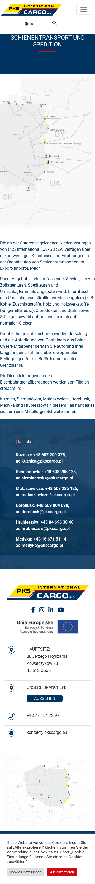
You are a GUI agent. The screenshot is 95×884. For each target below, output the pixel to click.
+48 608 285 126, (61, 488)
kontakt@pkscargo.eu (47, 732)
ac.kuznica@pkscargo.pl (39, 461)
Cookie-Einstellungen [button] (25, 872)
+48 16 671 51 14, (50, 539)
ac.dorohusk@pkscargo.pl (41, 511)
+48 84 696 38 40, (57, 522)
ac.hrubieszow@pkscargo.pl (43, 528)
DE (33, 24)
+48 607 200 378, (49, 454)
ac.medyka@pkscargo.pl (39, 545)
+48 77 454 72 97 (43, 715)
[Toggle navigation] (83, 9)
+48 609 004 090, (52, 505)
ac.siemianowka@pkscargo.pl (44, 477)
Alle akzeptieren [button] (62, 872)
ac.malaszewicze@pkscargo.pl (45, 494)
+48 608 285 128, (60, 471)
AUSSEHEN (44, 698)
